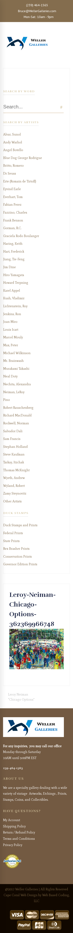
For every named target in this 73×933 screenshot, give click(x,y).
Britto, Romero (13, 165)
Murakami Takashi (16, 369)
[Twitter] (14, 677)
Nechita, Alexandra (17, 384)
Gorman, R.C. (12, 228)
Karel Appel (11, 290)
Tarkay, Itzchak (13, 462)
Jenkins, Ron (12, 314)
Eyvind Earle (12, 189)
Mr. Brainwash (13, 361)
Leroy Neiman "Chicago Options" (21, 697)
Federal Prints (13, 533)
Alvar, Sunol (12, 134)
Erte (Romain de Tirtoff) (19, 181)
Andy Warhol (12, 142)
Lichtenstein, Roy (15, 306)
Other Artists (12, 501)
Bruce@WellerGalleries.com (36, 11)
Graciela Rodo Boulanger (21, 236)
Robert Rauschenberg (18, 408)
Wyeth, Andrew (14, 478)
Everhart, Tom (13, 197)
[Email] (27, 677)
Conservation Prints (17, 556)
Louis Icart (10, 329)
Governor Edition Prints (20, 564)
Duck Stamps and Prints (20, 525)
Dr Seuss (9, 173)
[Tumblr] (20, 677)
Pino (6, 400)
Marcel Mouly (13, 337)
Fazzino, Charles (15, 212)
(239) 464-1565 (36, 5)
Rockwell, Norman (16, 423)
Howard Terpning (15, 283)
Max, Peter (10, 345)
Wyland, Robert (14, 486)
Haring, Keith (13, 244)
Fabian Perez (12, 205)
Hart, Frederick (13, 251)
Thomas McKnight (16, 470)
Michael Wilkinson (17, 353)
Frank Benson (13, 220)
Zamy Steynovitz (14, 493)
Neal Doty (10, 376)
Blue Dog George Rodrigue (22, 158)
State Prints (11, 541)
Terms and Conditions (19, 839)
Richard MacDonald (17, 415)
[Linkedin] (23, 677)
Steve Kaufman (14, 454)
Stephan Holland (15, 447)
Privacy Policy (12, 845)
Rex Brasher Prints (16, 549)
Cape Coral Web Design (21, 895)
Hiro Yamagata (13, 275)
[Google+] (17, 677)
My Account (11, 820)
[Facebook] (10, 677)
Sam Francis (11, 439)
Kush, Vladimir (14, 298)
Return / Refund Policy (19, 832)
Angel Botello (13, 150)
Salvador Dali (13, 431)
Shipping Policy (14, 826)
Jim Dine (9, 267)
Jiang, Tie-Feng (14, 259)
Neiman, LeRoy (14, 392)
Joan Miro (10, 322)
